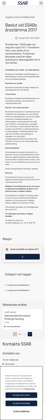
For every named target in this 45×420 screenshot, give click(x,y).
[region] (21, 393)
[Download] (22, 257)
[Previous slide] (15, 334)
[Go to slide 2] (22, 334)
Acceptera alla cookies (21, 395)
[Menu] (41, 3)
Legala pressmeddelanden (18, 285)
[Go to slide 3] (25, 334)
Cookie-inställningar (21, 411)
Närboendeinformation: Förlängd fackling (17, 317)
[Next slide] (30, 334)
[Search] (4, 3)
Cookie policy (29, 389)
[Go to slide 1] (20, 334)
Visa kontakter (10, 364)
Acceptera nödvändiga (21, 403)
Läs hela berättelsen (13, 327)
